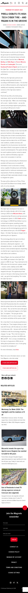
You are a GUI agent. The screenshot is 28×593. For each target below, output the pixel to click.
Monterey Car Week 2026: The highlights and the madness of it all (13, 412)
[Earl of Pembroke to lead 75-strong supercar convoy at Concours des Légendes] (14, 476)
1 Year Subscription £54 (9, 368)
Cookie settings (14, 572)
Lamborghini (11, 64)
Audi (19, 218)
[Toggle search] (22, 3)
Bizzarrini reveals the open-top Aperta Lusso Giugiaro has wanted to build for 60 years (14, 451)
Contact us (14, 547)
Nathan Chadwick (11, 25)
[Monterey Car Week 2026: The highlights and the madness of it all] (14, 398)
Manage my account (14, 557)
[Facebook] (6, 378)
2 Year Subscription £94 (9, 363)
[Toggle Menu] (26, 3)
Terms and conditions (14, 567)
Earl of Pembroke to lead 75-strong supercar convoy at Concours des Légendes (12, 490)
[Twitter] (8, 378)
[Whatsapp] (11, 378)
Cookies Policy (14, 552)
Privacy (14, 562)
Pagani (23, 230)
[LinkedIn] (3, 378)
